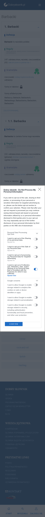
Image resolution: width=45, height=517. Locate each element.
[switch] (36, 239)
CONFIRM (13, 324)
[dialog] (22, 258)
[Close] (40, 190)
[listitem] (22, 233)
